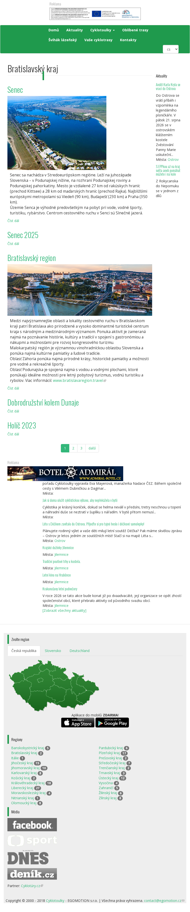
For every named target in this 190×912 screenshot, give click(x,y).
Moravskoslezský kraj (28, 792)
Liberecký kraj (22, 787)
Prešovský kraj (110, 758)
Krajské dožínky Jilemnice (58, 547)
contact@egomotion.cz (164, 900)
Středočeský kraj (112, 763)
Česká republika (23, 650)
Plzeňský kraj (109, 752)
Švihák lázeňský (62, 39)
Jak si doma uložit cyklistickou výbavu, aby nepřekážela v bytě (80, 500)
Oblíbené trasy (135, 30)
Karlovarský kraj (24, 772)
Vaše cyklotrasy (98, 39)
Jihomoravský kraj (25, 767)
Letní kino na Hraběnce (57, 574)
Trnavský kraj (109, 772)
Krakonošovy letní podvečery (60, 588)
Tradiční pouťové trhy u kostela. (62, 561)
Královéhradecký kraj (28, 783)
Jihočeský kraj (22, 763)
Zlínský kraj (108, 798)
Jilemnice (61, 554)
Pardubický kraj (111, 747)
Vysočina (106, 783)
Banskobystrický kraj (27, 747)
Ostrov (173, 159)
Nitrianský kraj (22, 798)
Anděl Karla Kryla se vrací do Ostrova (168, 86)
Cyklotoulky (101, 30)
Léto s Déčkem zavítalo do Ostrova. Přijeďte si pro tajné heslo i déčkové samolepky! (93, 523)
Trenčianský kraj (112, 767)
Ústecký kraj (108, 778)
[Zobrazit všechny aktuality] (64, 610)
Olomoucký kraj (23, 802)
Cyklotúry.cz (32, 885)
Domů (53, 30)
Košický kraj (20, 778)
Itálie (15, 758)
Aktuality (74, 30)
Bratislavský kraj (24, 752)
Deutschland (80, 650)
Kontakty (128, 39)
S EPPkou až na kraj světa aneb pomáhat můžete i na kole (168, 170)
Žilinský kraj (108, 792)
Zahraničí (106, 787)
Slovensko (53, 650)
